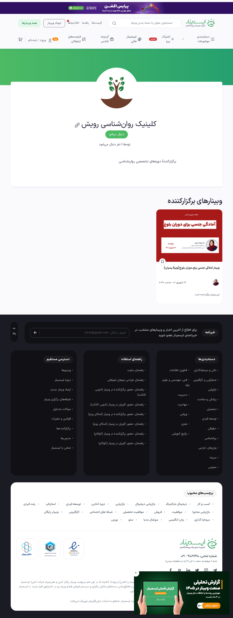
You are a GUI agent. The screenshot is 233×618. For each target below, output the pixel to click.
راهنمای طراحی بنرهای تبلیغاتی (125, 380)
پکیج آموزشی (180, 434)
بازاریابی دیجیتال (145, 504)
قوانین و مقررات (62, 419)
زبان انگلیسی (177, 520)
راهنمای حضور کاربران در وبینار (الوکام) (121, 443)
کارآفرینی (74, 512)
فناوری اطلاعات (179, 370)
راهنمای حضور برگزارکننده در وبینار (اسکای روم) (116, 414)
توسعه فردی (209, 419)
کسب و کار (204, 504)
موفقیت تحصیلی (133, 512)
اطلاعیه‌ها (73, 23)
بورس (115, 520)
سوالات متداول (62, 409)
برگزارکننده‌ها (64, 428)
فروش (158, 512)
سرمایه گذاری (202, 520)
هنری (184, 424)
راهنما (85, 23)
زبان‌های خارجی (207, 448)
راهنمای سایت (135, 370)
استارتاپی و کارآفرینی (205, 380)
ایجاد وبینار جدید (61, 389)
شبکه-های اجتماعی (101, 512)
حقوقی (212, 428)
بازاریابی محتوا (201, 512)
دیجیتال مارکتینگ (177, 504)
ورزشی (184, 414)
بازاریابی (212, 389)
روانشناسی (211, 438)
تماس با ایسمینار (61, 448)
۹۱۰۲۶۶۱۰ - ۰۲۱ (190, 556)
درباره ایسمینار (63, 380)
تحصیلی (212, 409)
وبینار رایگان (51, 512)
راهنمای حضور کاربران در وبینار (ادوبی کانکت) (117, 404)
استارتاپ (51, 504)
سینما (213, 457)
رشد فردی (29, 504)
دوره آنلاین (98, 504)
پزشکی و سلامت (207, 399)
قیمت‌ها (97, 23)
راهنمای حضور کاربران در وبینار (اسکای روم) (118, 424)
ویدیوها (67, 370)
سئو (131, 520)
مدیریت (183, 395)
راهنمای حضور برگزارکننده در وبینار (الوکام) (119, 434)
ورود (43, 40)
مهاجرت (183, 404)
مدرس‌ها (66, 438)
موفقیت (177, 512)
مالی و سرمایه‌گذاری (205, 370)
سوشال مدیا (151, 520)
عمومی (212, 467)
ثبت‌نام (32, 40)
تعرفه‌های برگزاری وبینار (58, 399)
